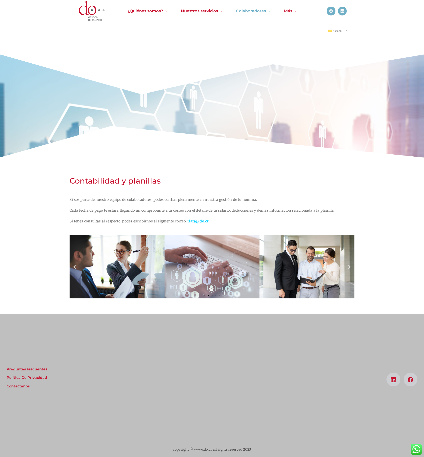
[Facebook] (331, 11)
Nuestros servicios (199, 11)
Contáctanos (18, 386)
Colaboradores (251, 11)
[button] (74, 266)
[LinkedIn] (342, 11)
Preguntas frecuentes (27, 369)
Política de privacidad (27, 377)
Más (288, 11)
